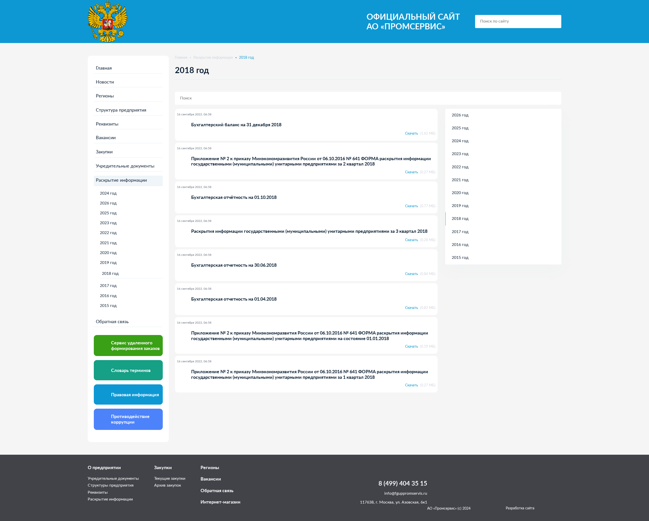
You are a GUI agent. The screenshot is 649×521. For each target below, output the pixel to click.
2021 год (108, 243)
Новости (105, 82)
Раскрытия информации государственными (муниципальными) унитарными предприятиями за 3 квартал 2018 (309, 231)
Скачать (420, 133)
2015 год (108, 306)
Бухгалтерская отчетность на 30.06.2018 (234, 265)
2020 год (108, 253)
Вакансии (106, 138)
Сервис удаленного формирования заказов (135, 345)
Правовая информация (135, 394)
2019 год (108, 263)
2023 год (108, 223)
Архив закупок (167, 485)
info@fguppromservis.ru (405, 493)
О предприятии (104, 467)
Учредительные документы (125, 166)
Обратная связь (112, 322)
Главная (104, 68)
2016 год (108, 296)
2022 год (108, 233)
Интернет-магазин (220, 502)
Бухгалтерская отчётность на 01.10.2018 (234, 197)
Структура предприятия (121, 110)
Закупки (104, 152)
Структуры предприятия (111, 485)
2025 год (108, 213)
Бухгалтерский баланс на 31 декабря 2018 (236, 124)
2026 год (108, 203)
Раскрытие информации (121, 180)
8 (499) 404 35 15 (402, 483)
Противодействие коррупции (130, 419)
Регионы (105, 96)
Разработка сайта (520, 508)
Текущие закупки (169, 478)
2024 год (108, 193)
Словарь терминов (131, 370)
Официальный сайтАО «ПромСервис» (413, 21)
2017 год (108, 286)
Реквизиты (107, 124)
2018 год (110, 274)
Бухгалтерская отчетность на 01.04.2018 (234, 299)
